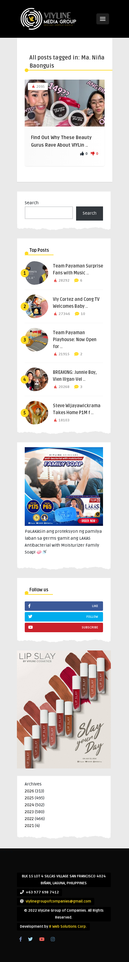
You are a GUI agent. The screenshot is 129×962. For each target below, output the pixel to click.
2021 (29, 825)
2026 (29, 791)
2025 (29, 798)
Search (32, 202)
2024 (29, 804)
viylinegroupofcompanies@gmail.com (58, 901)
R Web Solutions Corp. (68, 926)
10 (83, 314)
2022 (29, 818)
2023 (29, 811)
